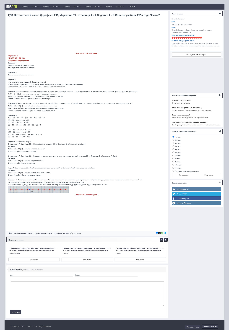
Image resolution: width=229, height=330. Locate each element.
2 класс (14, 233)
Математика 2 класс (26, 233)
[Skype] (165, 233)
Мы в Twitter (182, 194)
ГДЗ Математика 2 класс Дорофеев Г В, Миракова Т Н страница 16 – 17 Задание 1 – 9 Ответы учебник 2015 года (163, 248)
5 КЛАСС (67, 6)
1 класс (177, 137)
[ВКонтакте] (157, 233)
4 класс (177, 146)
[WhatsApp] (162, 233)
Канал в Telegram (184, 203)
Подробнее (34, 259)
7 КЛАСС (88, 6)
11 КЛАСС (131, 6)
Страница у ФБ (183, 198)
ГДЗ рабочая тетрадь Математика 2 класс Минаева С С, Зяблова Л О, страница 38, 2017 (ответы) (50, 248)
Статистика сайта (210, 326)
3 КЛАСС (46, 6)
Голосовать (183, 175)
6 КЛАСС (77, 6)
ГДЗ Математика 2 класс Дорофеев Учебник (52, 233)
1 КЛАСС (25, 6)
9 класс (177, 161)
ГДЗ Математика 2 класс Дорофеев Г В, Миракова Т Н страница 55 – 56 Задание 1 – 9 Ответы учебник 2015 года (110, 248)
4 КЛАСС (56, 6)
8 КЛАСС (98, 6)
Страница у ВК (183, 189)
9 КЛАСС (109, 6)
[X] (159, 233)
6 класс (177, 152)
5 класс (177, 149)
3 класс (177, 143)
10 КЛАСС (120, 6)
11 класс (178, 168)
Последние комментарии (196, 54)
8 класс (177, 158)
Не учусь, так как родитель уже (187, 171)
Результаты (208, 175)
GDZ (12, 6)
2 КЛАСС (35, 6)
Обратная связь (192, 327)
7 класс (177, 155)
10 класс (178, 165)
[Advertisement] (79, 35)
